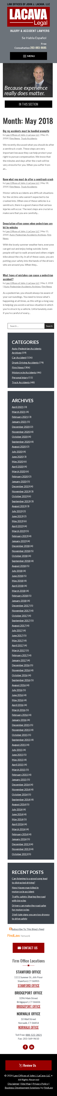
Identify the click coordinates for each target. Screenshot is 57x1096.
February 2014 (20, 834)
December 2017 (21, 605)
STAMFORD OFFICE (28, 985)
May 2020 (17, 461)
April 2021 (17, 406)
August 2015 (19, 744)
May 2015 (17, 759)
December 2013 (21, 844)
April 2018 (17, 585)
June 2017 (17, 635)
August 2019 (19, 506)
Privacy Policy (40, 1083)
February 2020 (20, 476)
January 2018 (19, 600)
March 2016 (18, 709)
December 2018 (21, 545)
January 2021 (19, 421)
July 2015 (17, 749)
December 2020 (21, 426)
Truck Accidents (29, 138)
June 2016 (17, 694)
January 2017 (19, 660)
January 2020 (19, 481)
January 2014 (19, 839)
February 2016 (20, 714)
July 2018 (17, 570)
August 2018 (19, 565)
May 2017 (17, 640)
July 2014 (17, 809)
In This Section (28, 104)
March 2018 (18, 590)
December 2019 (21, 486)
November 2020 (21, 431)
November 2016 (21, 670)
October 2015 (20, 734)
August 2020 (19, 446)
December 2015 (21, 724)
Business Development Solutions (22, 1087)
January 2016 (19, 719)
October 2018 (20, 555)
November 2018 (21, 550)
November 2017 (21, 610)
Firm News (15, 138)
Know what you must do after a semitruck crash (28, 179)
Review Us (29, 1065)
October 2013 (20, 854)
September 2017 (21, 620)
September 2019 (21, 501)
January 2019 (19, 541)
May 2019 (17, 521)
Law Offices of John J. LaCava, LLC (22, 135)
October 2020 (20, 436)
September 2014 (21, 799)
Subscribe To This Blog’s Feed (28, 929)
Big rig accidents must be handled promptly (26, 131)
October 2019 (20, 496)
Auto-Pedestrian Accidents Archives (28, 234)
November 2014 (21, 789)
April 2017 (17, 645)
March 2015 (18, 769)
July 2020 (17, 451)
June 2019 (17, 516)
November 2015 (21, 729)
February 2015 (20, 774)
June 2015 (17, 754)
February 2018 (20, 595)
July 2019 (17, 511)
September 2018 (21, 560)
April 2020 (17, 466)
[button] (28, 56)
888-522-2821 (34, 1034)
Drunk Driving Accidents (25, 362)
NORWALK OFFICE (28, 1027)
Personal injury (20, 377)
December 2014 (21, 784)
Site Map (26, 1083)
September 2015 (21, 739)
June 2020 (17, 456)
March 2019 (18, 530)
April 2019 (17, 526)
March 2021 (18, 411)
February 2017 (20, 655)
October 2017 (20, 615)
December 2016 (21, 665)
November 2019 (21, 491)
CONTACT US (30, 947)
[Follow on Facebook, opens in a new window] (25, 1047)
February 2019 (20, 535)
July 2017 (17, 630)
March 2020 (18, 471)
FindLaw (48, 1087)
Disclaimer (13, 1083)
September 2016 (21, 680)
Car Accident (19, 357)
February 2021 (20, 416)
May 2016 (17, 700)
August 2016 (19, 685)
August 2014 (19, 804)
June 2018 (17, 575)
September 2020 (21, 441)
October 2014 (20, 794)
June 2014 (17, 814)
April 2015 (17, 764)
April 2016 (17, 704)
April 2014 (17, 824)
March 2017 (18, 650)
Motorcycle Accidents (24, 372)
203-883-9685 (38, 48)
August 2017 (19, 625)
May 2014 (17, 819)
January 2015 (19, 779)
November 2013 (21, 848)
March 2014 (18, 829)
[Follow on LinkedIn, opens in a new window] (31, 1047)
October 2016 (20, 675)
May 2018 (17, 580)
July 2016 (17, 689)
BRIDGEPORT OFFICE (28, 1006)
